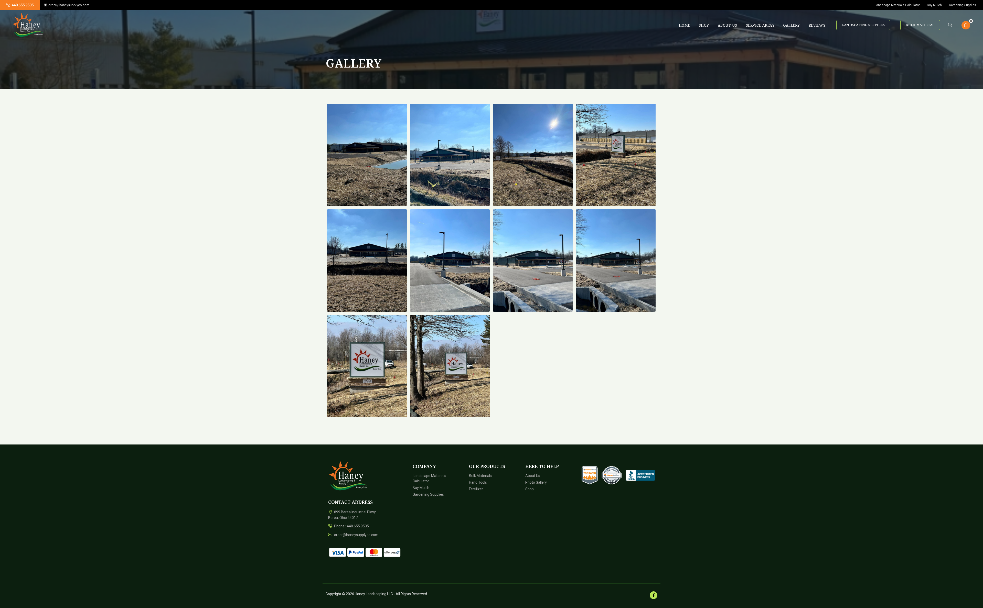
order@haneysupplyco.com (68, 5)
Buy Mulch (934, 5)
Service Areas (760, 25)
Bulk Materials (480, 476)
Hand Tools (478, 482)
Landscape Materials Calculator (897, 5)
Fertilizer (476, 489)
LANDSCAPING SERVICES (863, 25)
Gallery (791, 25)
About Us (727, 25)
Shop (704, 25)
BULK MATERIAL (920, 25)
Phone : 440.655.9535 (351, 526)
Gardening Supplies (962, 5)
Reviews (817, 25)
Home (684, 25)
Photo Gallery (536, 482)
